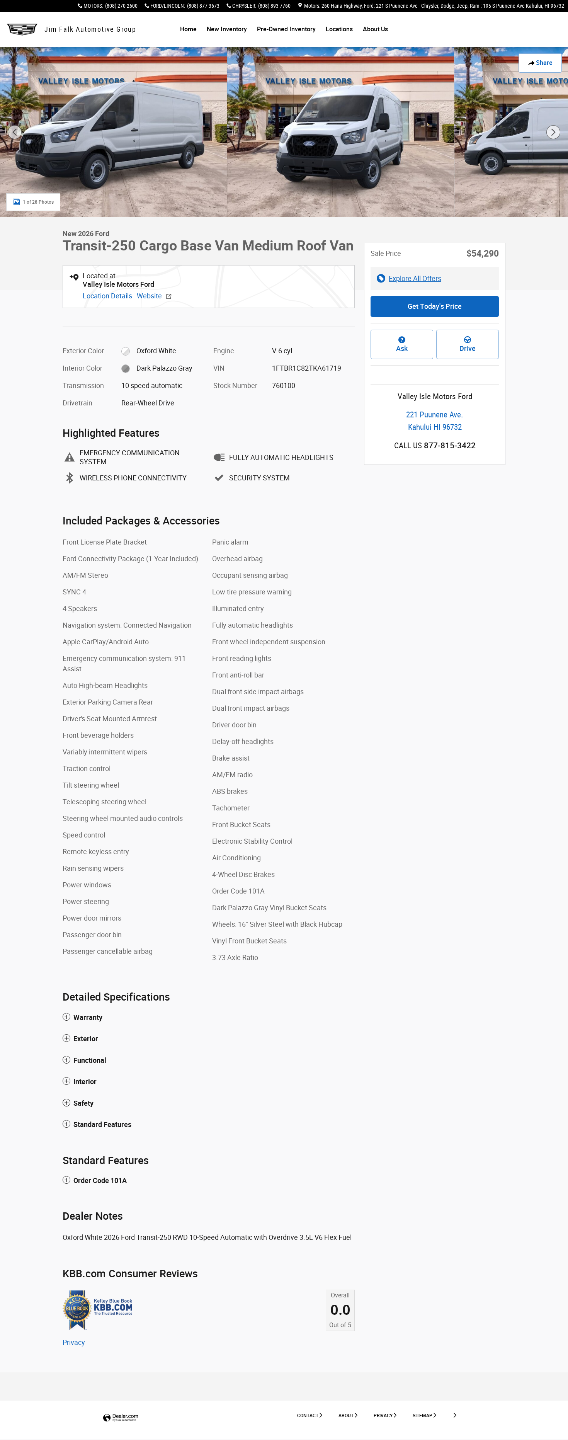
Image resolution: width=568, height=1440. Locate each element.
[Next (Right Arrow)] (553, 132)
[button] (209, 1017)
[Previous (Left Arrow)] (14, 132)
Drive (467, 348)
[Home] (22, 29)
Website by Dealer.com (120, 1418)
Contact (307, 1415)
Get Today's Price (435, 306)
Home (188, 29)
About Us (375, 29)
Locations (339, 29)
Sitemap (422, 1415)
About (346, 1415)
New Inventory (227, 29)
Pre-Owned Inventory (286, 29)
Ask (402, 348)
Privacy (74, 1342)
